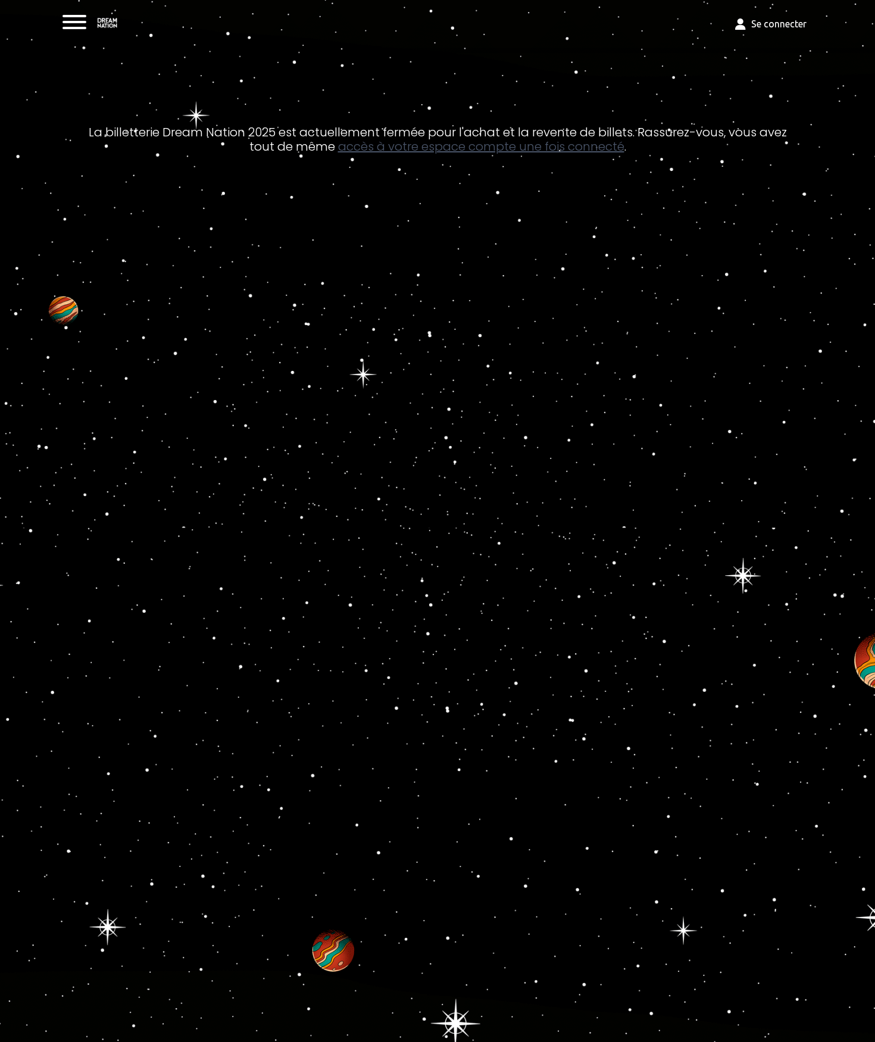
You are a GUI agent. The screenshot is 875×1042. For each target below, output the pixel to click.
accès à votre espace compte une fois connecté (481, 146)
